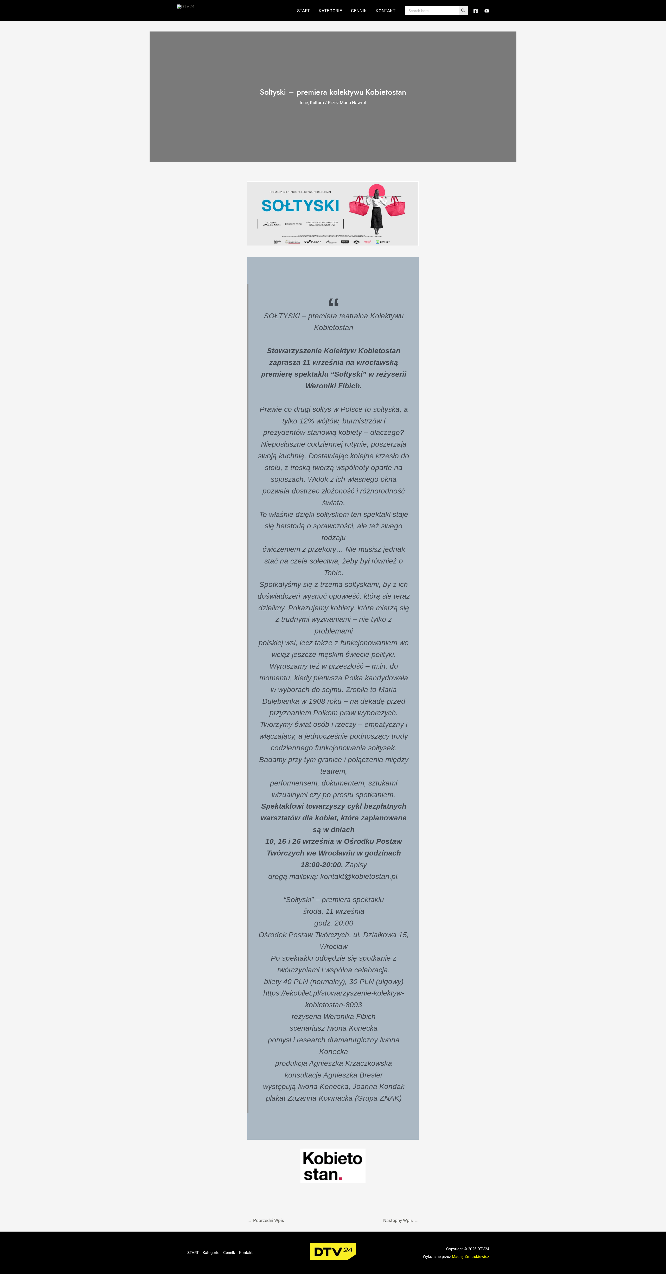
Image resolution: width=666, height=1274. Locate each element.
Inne (304, 102)
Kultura (317, 102)
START (303, 10)
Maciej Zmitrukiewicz (470, 1256)
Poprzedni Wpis (266, 1220)
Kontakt (385, 10)
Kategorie (330, 10)
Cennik (359, 10)
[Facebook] (475, 11)
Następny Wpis (400, 1220)
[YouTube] (486, 11)
